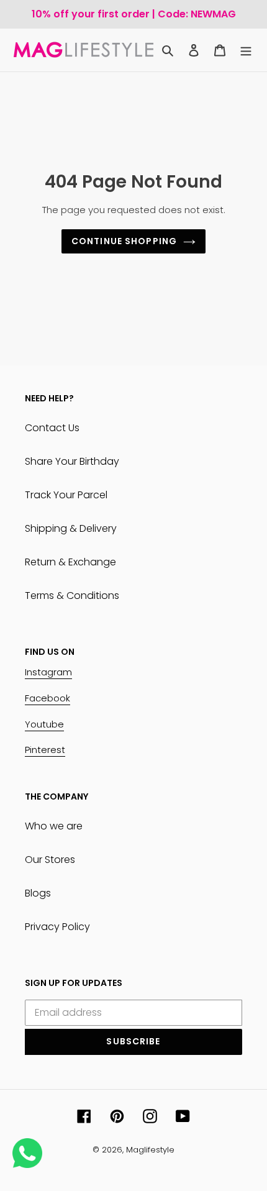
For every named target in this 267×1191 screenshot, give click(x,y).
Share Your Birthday (72, 461)
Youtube (44, 724)
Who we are (54, 826)
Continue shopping (124, 241)
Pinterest (45, 749)
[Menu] (246, 50)
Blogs (38, 893)
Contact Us (52, 428)
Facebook (47, 698)
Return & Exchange (70, 562)
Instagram (48, 671)
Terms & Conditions (72, 595)
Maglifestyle (150, 1150)
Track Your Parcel (66, 495)
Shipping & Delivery (71, 528)
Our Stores (50, 859)
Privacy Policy (57, 926)
